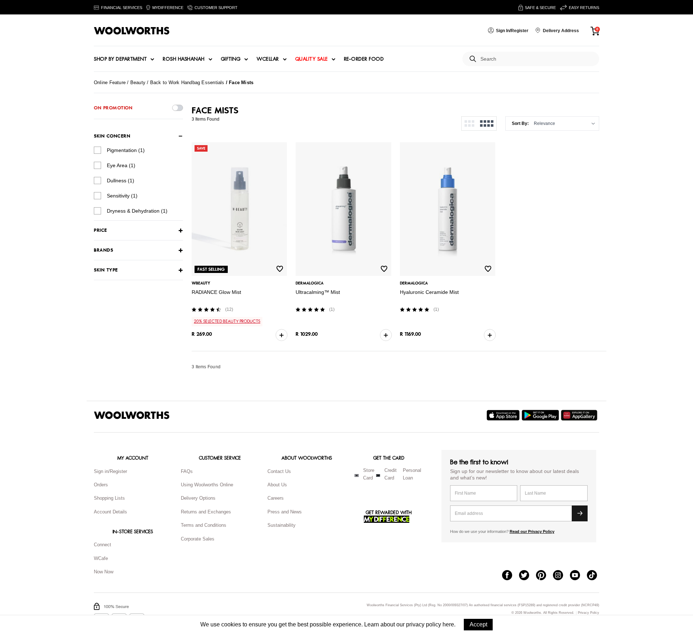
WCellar (268, 59)
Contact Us (279, 471)
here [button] (448, 624)
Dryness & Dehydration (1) (137, 211)
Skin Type (106, 270)
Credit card (390, 474)
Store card (368, 474)
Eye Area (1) (121, 165)
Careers (275, 498)
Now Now (103, 571)
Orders (101, 484)
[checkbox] (97, 150)
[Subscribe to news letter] (580, 513)
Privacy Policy (588, 613)
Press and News (284, 511)
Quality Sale (311, 59)
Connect (102, 544)
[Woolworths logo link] (132, 31)
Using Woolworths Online (207, 484)
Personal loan (412, 474)
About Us (277, 484)
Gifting (231, 59)
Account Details (110, 511)
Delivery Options (198, 498)
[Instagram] (561, 576)
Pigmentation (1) (126, 150)
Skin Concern (112, 136)
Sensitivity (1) (122, 196)
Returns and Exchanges (206, 511)
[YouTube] (578, 576)
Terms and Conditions (203, 525)
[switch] (177, 108)
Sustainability (281, 525)
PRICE (100, 230)
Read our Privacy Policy (532, 531)
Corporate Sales (197, 539)
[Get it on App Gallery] (580, 415)
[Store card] (356, 475)
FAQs (187, 471)
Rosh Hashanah (184, 59)
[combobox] (536, 59)
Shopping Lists (109, 498)
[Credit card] (378, 475)
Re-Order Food (364, 59)
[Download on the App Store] (504, 415)
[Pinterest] (544, 576)
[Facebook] (510, 576)
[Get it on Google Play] (541, 415)
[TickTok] (595, 576)
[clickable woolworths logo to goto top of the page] (132, 415)
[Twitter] (527, 576)
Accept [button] (478, 624)
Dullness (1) (120, 180)
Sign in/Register (110, 471)
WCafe (101, 558)
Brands (103, 250)
